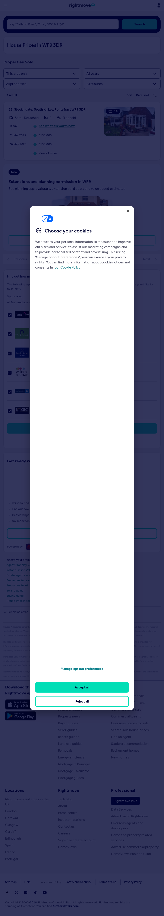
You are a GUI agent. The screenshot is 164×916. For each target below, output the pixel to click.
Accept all (82, 687)
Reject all (82, 701)
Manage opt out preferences (82, 669)
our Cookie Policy (67, 267)
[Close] (128, 211)
